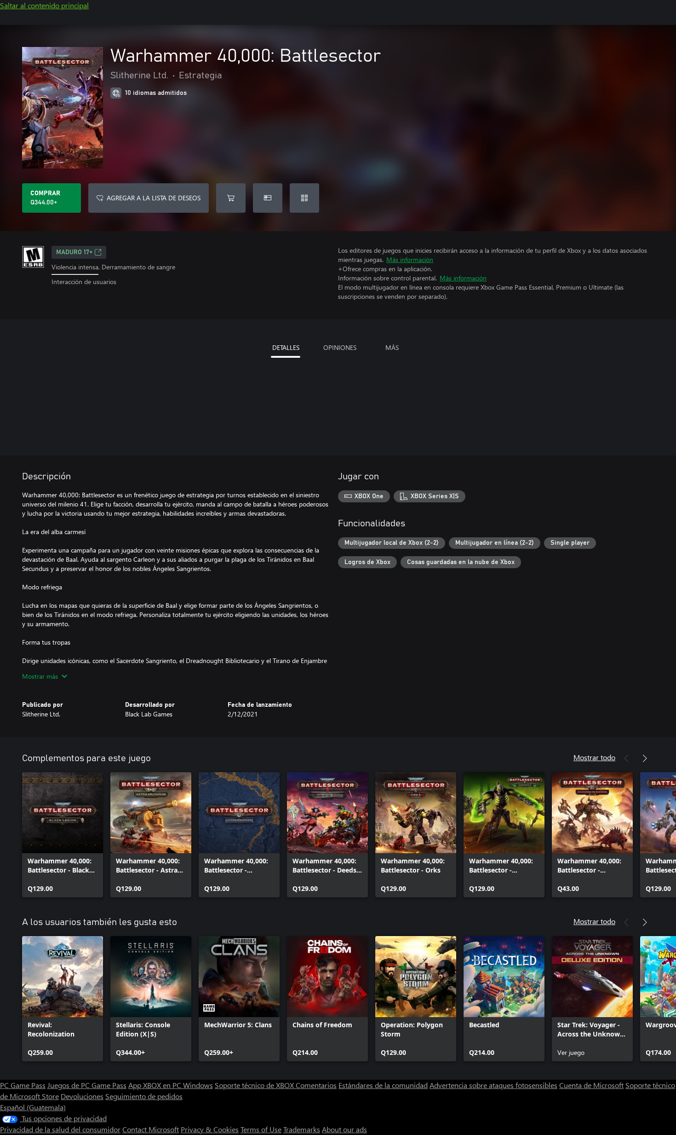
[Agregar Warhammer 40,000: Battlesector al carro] (231, 198)
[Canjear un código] (304, 198)
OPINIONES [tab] (339, 347)
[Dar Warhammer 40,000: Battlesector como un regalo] (267, 198)
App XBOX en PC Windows (170, 1085)
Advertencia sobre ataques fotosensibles (493, 1085)
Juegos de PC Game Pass (86, 1085)
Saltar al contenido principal (44, 5)
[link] (62, 834)
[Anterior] (626, 758)
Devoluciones (82, 1096)
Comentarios (316, 1085)
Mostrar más (40, 676)
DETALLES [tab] (285, 347)
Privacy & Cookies (210, 1129)
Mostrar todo (594, 757)
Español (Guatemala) (33, 1107)
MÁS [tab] (392, 347)
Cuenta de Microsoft (591, 1085)
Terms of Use (261, 1129)
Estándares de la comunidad (383, 1085)
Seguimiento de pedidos (144, 1096)
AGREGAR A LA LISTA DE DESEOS (154, 197)
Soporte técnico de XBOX (255, 1085)
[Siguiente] (645, 758)
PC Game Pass (23, 1085)
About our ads (344, 1129)
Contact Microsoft (150, 1129)
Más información (409, 259)
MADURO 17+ (74, 252)
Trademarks (301, 1129)
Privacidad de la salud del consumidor (60, 1129)
